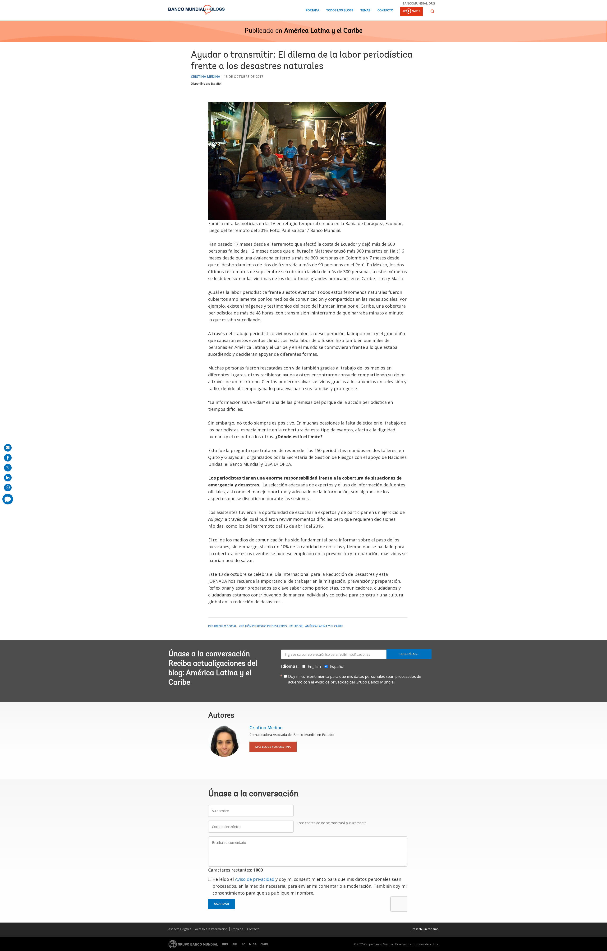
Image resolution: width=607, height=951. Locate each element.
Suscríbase (409, 654)
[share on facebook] (8, 458)
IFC (243, 944)
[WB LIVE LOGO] (411, 12)
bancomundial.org (419, 3)
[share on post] (8, 467)
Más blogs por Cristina (273, 747)
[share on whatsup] (8, 487)
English (314, 666)
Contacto (385, 10)
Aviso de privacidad (254, 879)
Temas (365, 10)
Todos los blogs (339, 10)
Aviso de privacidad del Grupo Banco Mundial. (355, 682)
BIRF (225, 944)
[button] (432, 11)
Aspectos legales (179, 929)
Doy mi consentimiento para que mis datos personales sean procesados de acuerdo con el (354, 679)
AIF (234, 944)
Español (216, 84)
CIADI (264, 944)
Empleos (237, 929)
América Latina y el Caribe (323, 31)
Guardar (221, 903)
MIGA (253, 944)
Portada (312, 10)
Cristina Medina (205, 76)
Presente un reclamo (425, 929)
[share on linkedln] (8, 477)
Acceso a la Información (211, 929)
